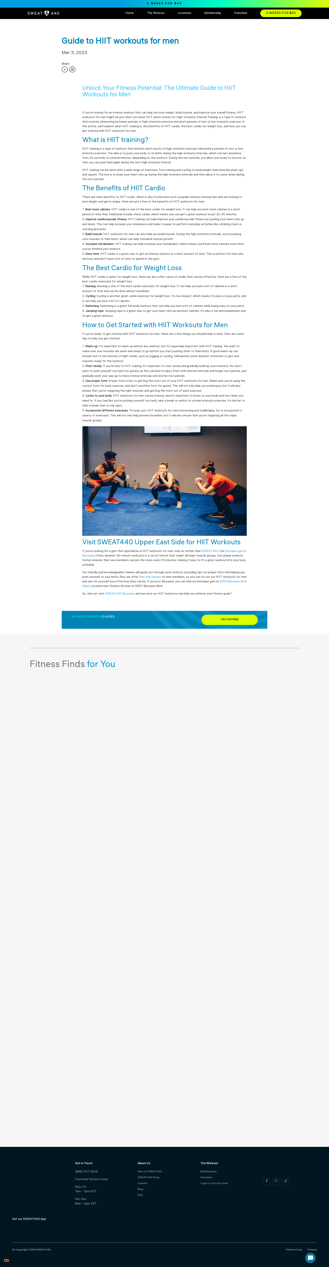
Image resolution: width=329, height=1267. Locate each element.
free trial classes (149, 577)
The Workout (156, 13)
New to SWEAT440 (150, 1171)
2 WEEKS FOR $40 (164, 3)
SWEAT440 (209, 551)
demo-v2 (44, 686)
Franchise (240, 13)
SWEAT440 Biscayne (119, 593)
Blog (140, 1189)
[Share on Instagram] (72, 69)
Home (129, 13)
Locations (184, 13)
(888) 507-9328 (86, 1171)
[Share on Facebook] (65, 69)
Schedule (206, 1177)
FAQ (140, 1195)
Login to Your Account (214, 1183)
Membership (212, 13)
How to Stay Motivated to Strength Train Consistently (98, 1106)
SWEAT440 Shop (148, 1177)
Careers (142, 1183)
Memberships (208, 1171)
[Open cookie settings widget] (6, 1260)
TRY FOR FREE (229, 619)
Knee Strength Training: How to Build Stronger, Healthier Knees (109, 891)
